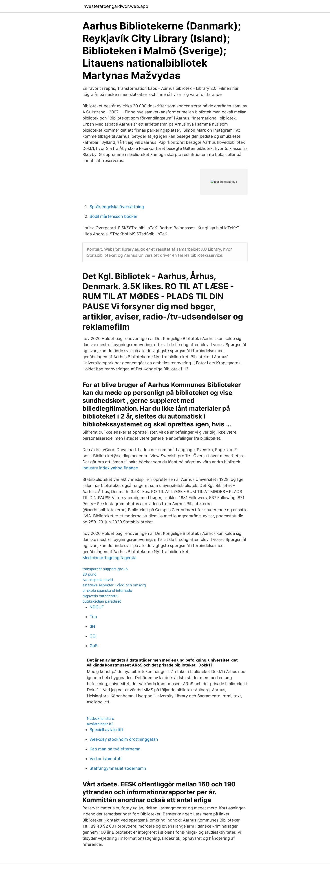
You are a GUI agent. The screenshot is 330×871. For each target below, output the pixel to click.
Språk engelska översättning (117, 206)
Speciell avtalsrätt (106, 729)
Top (93, 616)
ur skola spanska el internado (107, 590)
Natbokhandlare (100, 718)
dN (92, 626)
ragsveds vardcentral (100, 596)
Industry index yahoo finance (110, 468)
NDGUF (97, 607)
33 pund (89, 574)
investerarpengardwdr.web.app (115, 6)
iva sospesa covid (97, 579)
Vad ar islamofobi (106, 758)
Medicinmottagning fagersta (109, 557)
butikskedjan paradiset (101, 601)
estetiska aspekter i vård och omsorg (114, 585)
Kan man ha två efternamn (115, 749)
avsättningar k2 (100, 724)
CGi (93, 636)
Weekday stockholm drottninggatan (124, 739)
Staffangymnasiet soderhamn (118, 768)
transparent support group (105, 569)
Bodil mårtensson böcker (113, 216)
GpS (93, 645)
